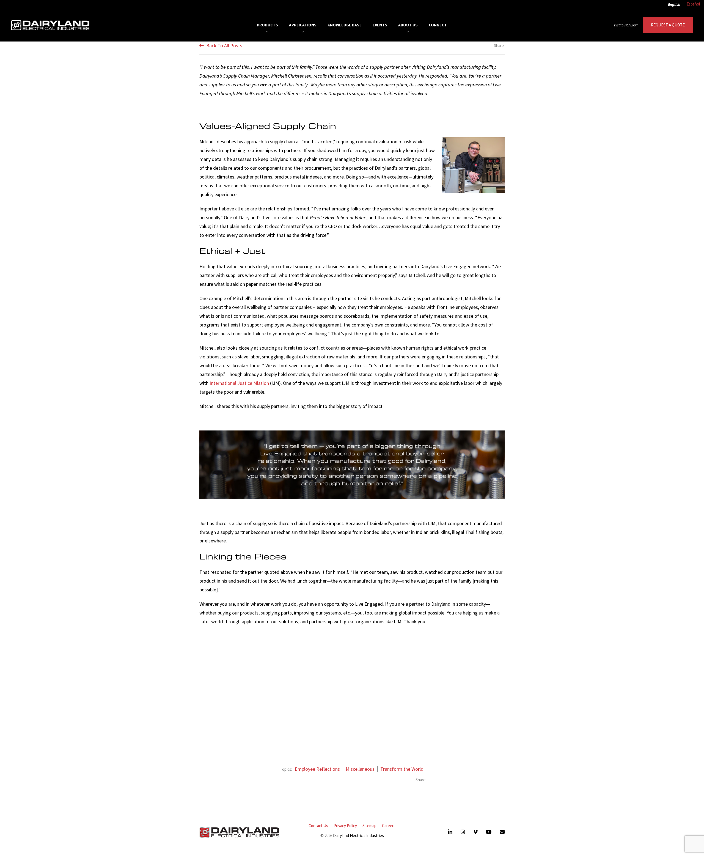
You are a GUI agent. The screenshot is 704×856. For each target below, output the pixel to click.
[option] (692, 4)
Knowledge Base (345, 25)
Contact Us (318, 825)
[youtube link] (488, 832)
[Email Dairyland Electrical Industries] (502, 832)
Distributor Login (626, 25)
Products (267, 25)
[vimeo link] (475, 832)
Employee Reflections (317, 769)
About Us (408, 25)
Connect (438, 25)
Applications (303, 25)
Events (380, 25)
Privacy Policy (345, 825)
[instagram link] (463, 832)
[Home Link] (50, 25)
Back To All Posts (223, 45)
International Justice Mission (239, 383)
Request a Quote (668, 25)
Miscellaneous (360, 769)
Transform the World (402, 769)
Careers (388, 825)
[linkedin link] (450, 832)
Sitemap (369, 825)
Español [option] (693, 4)
